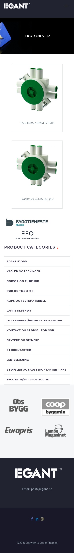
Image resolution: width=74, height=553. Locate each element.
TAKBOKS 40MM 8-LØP (37, 123)
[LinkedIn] (37, 519)
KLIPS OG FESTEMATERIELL (26, 300)
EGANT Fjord (17, 261)
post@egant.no (41, 489)
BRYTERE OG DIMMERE (23, 340)
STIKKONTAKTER (19, 349)
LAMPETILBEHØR (19, 310)
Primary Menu (66, 6)
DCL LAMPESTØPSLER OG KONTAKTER (34, 320)
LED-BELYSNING (18, 359)
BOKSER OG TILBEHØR (23, 281)
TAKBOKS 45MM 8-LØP (37, 199)
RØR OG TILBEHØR (20, 290)
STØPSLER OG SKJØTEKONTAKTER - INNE (36, 369)
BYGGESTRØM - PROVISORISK (28, 379)
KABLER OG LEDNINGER (23, 271)
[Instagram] (42, 519)
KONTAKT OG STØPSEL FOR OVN (30, 330)
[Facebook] (32, 519)
